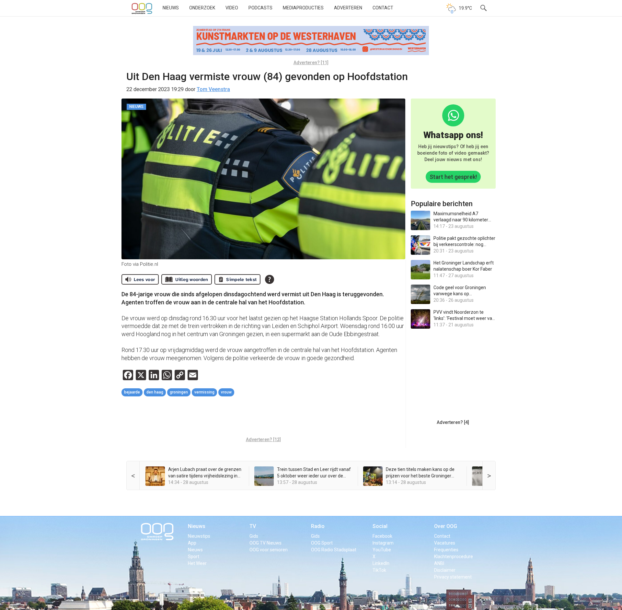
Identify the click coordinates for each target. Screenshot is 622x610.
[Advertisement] (263, 417)
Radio (318, 526)
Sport (193, 556)
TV (252, 526)
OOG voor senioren (268, 549)
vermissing (204, 392)
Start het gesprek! (453, 176)
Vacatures (444, 542)
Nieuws (171, 7)
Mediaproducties (303, 7)
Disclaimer (444, 570)
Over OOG (445, 526)
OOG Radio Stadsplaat (333, 549)
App (192, 542)
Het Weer (197, 563)
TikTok (379, 570)
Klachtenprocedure (453, 556)
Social (380, 526)
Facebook (382, 536)
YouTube (382, 549)
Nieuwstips (199, 536)
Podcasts (260, 7)
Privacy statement (453, 577)
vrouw (226, 392)
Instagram (383, 542)
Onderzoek (202, 7)
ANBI (439, 563)
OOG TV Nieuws (265, 542)
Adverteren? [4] (453, 422)
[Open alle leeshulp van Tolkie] (269, 279)
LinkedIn (381, 563)
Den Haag (154, 392)
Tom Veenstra (213, 89)
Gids (253, 536)
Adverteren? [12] (263, 439)
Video (231, 7)
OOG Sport (322, 542)
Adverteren (348, 7)
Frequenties (446, 549)
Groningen (179, 392)
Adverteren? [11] (311, 62)
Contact (383, 7)
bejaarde (132, 392)
